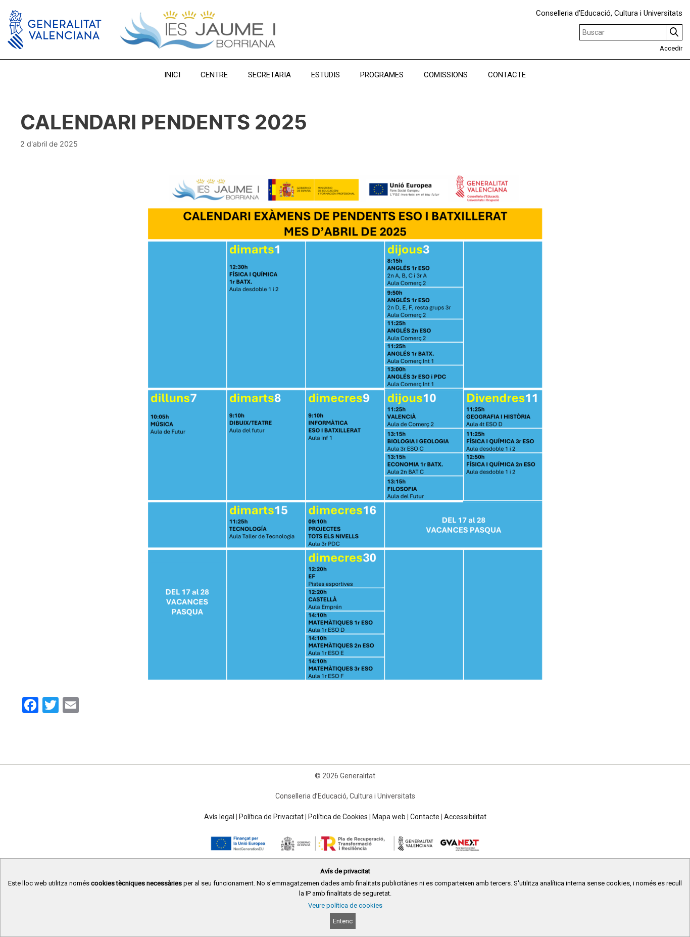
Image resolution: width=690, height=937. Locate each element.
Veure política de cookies (345, 905)
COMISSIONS (446, 74)
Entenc (343, 921)
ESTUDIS (325, 74)
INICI (172, 74)
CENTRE (214, 74)
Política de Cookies (338, 817)
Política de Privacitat (271, 817)
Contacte (424, 817)
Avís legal (219, 817)
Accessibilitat (465, 817)
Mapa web (389, 817)
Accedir (671, 48)
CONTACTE (507, 74)
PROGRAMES (382, 74)
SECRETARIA (269, 74)
